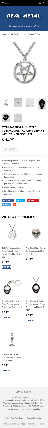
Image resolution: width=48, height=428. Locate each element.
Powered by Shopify (34, 418)
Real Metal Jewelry (17, 418)
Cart (44, 3)
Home (4, 34)
